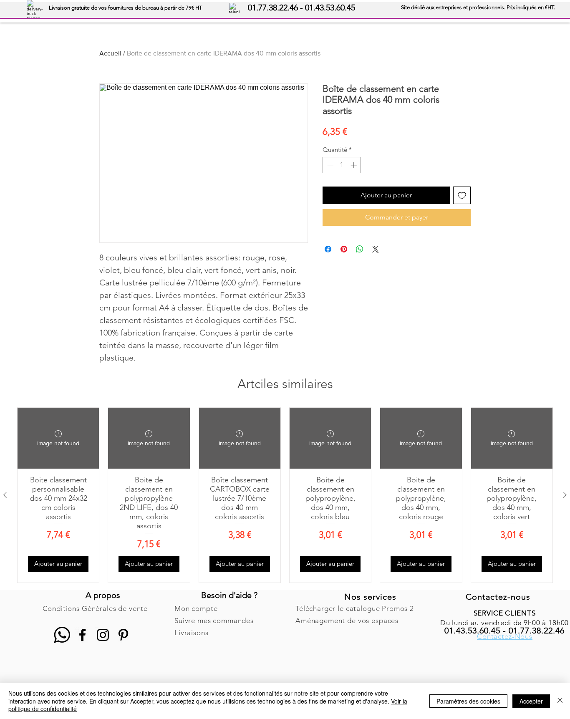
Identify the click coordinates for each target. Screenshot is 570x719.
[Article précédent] (5, 495)
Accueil (110, 53)
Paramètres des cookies (468, 701)
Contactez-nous (498, 597)
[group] (285, 495)
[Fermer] (560, 700)
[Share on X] (376, 249)
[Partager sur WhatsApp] (360, 249)
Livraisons (191, 632)
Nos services (370, 597)
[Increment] (354, 165)
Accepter (531, 701)
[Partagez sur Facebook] (328, 249)
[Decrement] (329, 165)
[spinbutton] (342, 165)
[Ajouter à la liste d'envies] (462, 195)
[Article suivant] (565, 495)
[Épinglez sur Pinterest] (344, 249)
